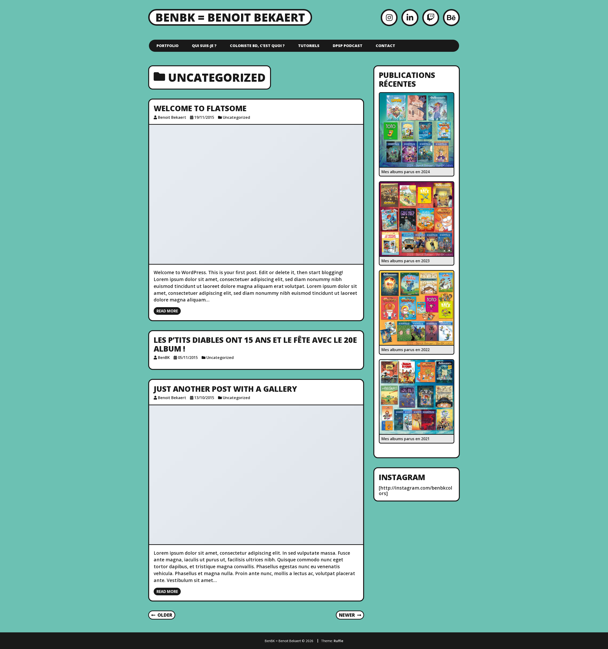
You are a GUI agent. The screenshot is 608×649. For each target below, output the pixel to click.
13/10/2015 (204, 397)
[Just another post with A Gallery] (256, 475)
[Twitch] (430, 17)
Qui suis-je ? (204, 45)
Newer (347, 615)
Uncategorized (236, 117)
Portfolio (168, 45)
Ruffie (338, 641)
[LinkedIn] (409, 17)
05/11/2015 (188, 357)
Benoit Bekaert (172, 117)
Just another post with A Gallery (225, 389)
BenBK (164, 357)
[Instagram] (389, 17)
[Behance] (451, 17)
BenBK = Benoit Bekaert (230, 17)
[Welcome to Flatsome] (256, 194)
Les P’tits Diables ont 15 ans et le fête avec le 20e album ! (255, 344)
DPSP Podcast (347, 45)
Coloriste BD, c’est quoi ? (257, 45)
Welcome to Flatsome (200, 108)
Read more (167, 311)
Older (164, 615)
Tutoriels (308, 45)
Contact (385, 45)
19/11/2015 (204, 117)
